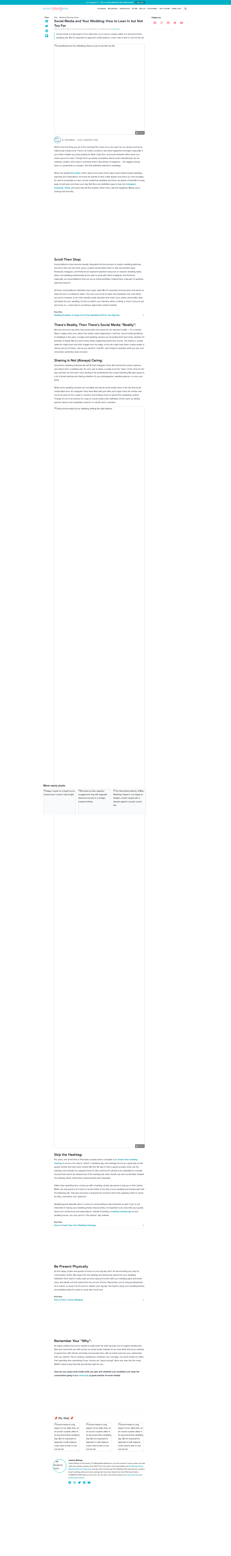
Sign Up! (140, 2)
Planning (101, 9)
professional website (76, 1478)
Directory (176, 9)
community (83, 1375)
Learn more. (116, 29)
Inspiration (125, 9)
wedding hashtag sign (121, 1211)
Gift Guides (164, 9)
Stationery (152, 9)
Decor (142, 9)
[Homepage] (55, 8)
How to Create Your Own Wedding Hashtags (75, 1225)
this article (75, 173)
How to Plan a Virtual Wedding (68, 1299)
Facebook (58, 187)
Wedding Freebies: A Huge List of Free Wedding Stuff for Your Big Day (87, 315)
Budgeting (113, 9)
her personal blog (132, 1475)
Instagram (131, 184)
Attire (134, 9)
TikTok (67, 187)
